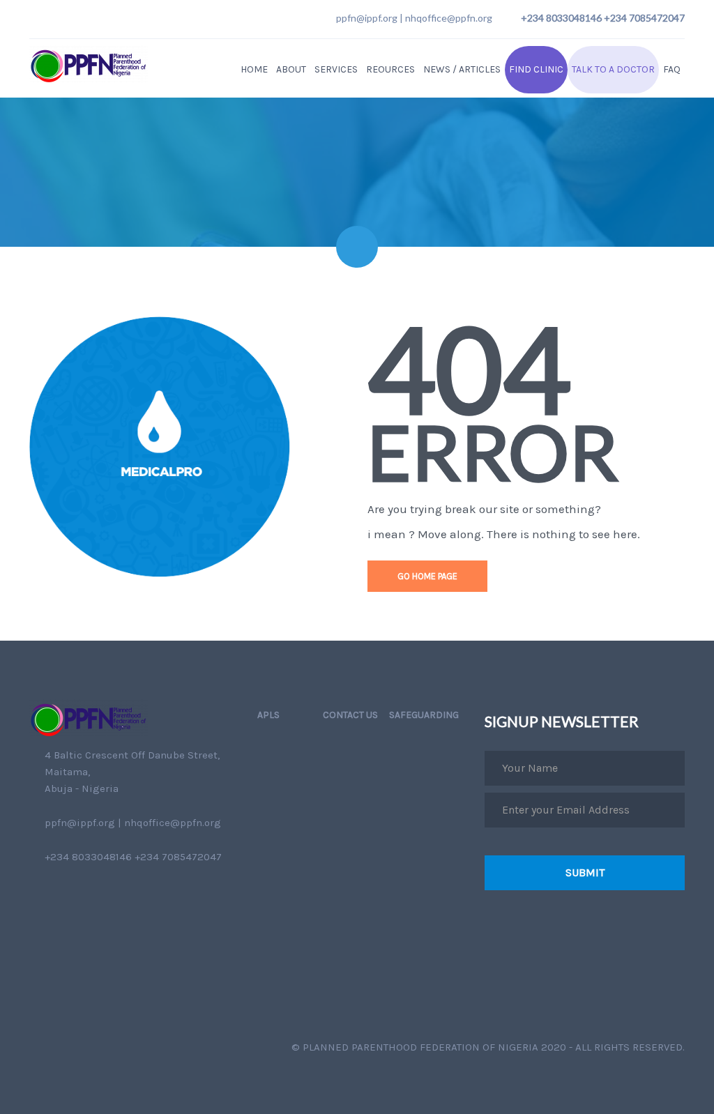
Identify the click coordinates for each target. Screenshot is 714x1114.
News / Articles (462, 69)
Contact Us (350, 715)
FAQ (672, 69)
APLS (268, 715)
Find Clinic (536, 69)
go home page (427, 576)
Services (336, 69)
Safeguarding (424, 715)
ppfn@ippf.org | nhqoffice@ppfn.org (414, 18)
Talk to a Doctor (613, 69)
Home (254, 69)
